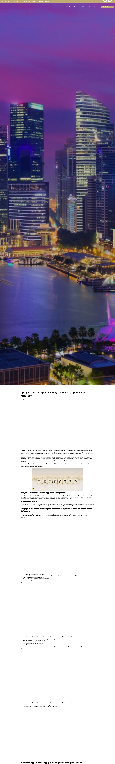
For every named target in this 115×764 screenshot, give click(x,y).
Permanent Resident (73, 6)
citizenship (23, 460)
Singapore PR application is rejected (63, 465)
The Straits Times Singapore (46, 458)
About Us (66, 6)
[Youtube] (111, 1)
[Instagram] (109, 1)
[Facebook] (104, 1)
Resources (96, 6)
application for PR (31, 465)
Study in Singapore (84, 6)
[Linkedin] (106, 1)
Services (91, 6)
